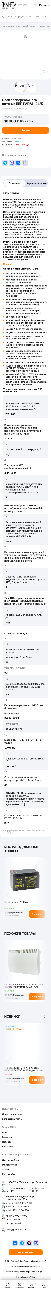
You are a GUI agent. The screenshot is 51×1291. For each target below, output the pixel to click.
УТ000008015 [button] (17, 109)
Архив (5, 1169)
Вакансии (7, 1137)
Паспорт (8, 264)
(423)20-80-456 (20, 1210)
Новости (6, 1142)
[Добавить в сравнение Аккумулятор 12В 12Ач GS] (8, 895)
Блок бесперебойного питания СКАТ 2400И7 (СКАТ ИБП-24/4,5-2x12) (23, 985)
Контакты (7, 1146)
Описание (14, 183)
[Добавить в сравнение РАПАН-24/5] (44, 72)
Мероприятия (9, 1164)
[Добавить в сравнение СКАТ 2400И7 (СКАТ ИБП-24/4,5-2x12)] (8, 977)
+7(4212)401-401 (17, 1189)
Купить (25, 130)
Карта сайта (8, 1174)
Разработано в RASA (25, 1277)
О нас (5, 1132)
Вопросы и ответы (12, 1119)
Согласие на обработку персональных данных (25, 1272)
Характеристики (36, 183)
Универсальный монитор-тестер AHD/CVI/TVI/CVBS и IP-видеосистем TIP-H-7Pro (23, 1069)
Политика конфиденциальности (25, 1266)
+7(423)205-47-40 (22, 1203)
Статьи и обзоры (11, 1160)
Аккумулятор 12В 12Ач (16, 902)
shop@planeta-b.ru (16, 1229)
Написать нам (25, 1252)
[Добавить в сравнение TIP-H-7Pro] (8, 1061)
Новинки (12, 1016)
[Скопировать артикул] (26, 109)
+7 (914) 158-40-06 (39, 1189)
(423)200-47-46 (20, 1206)
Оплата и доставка (12, 1114)
